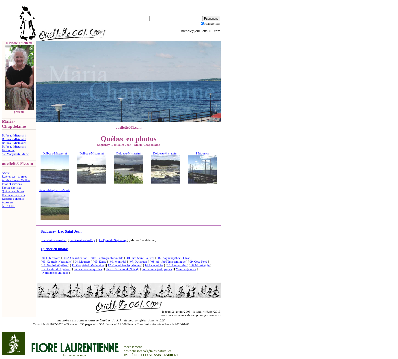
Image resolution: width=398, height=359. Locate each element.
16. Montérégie (200, 265)
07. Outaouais (138, 261)
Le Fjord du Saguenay (112, 240)
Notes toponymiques (55, 272)
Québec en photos (13, 191)
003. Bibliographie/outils (107, 258)
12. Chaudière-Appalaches (124, 265)
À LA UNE (8, 206)
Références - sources (14, 176)
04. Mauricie (83, 261)
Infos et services (12, 184)
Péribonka (8, 150)
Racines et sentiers (13, 195)
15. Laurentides (177, 265)
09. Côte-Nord (198, 261)
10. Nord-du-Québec (55, 265)
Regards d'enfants (13, 198)
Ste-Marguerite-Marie (15, 154)
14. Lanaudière (154, 265)
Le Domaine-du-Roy (82, 240)
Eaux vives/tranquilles (88, 269)
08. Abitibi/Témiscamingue (168, 261)
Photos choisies (11, 187)
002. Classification (76, 258)
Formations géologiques (157, 269)
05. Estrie (100, 261)
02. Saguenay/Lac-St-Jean (174, 258)
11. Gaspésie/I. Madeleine (88, 265)
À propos (7, 202)
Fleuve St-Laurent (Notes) (122, 269)
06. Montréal (118, 261)
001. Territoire (51, 258)
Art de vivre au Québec (16, 180)
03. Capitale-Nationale (56, 261)
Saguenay (61, 231)
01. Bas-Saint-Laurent (140, 258)
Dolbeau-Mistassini (14, 135)
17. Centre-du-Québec (56, 269)
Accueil (7, 173)
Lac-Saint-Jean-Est (54, 240)
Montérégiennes (186, 269)
